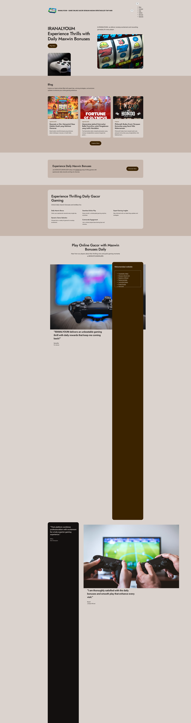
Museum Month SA (124, 276)
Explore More (95, 143)
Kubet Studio (122, 284)
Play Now (52, 46)
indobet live (78, 170)
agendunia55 (53, 121)
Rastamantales (122, 280)
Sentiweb (121, 286)
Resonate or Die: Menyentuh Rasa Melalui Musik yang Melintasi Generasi (62, 126)
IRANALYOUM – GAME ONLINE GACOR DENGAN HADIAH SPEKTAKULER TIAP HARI (85, 10)
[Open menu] (131, 10)
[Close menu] (137, 3)
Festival (117, 121)
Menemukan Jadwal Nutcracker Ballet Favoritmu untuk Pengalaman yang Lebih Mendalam (95, 126)
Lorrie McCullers (123, 282)
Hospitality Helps (123, 273)
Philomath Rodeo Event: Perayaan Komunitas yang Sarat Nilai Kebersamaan (127, 126)
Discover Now (132, 168)
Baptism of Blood (123, 278)
